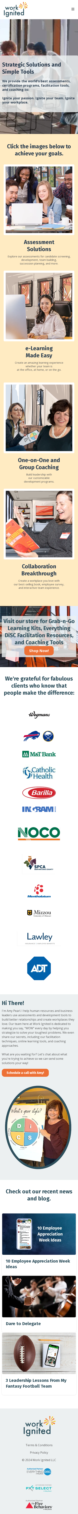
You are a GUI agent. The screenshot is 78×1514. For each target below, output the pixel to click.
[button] (72, 9)
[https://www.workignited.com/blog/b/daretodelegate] (39, 1296)
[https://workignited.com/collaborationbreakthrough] (39, 524)
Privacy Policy (39, 1453)
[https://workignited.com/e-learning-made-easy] (39, 306)
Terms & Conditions (39, 1445)
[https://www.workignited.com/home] (15, 9)
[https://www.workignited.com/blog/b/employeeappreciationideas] (39, 1234)
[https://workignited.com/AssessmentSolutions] (39, 199)
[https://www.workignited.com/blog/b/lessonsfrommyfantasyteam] (39, 1353)
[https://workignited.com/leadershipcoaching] (39, 417)
